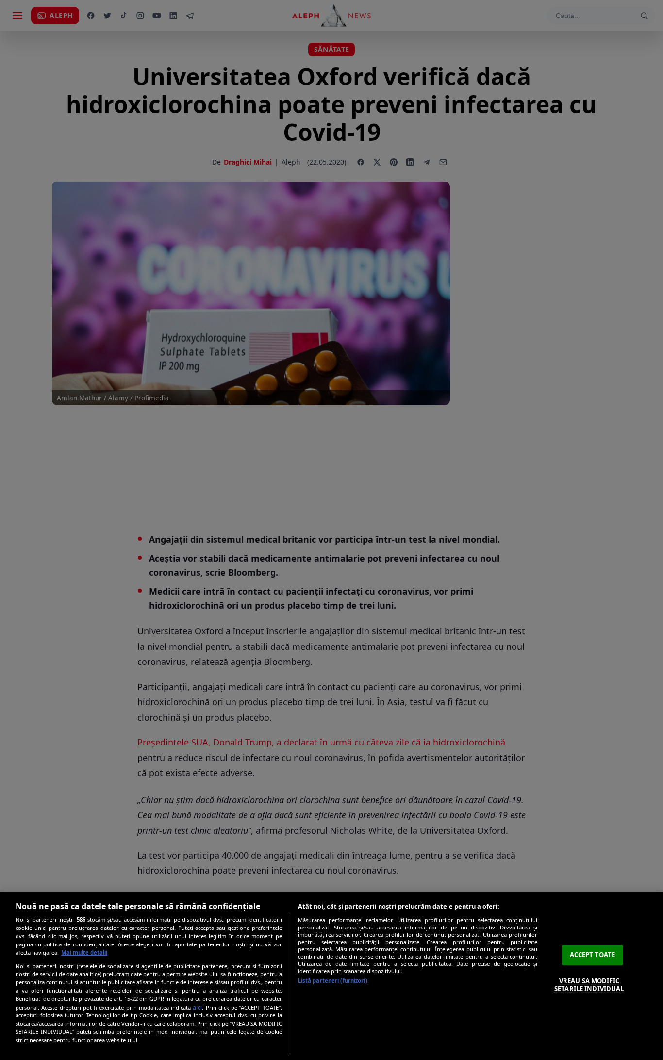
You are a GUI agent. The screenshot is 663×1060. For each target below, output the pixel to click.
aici (197, 1007)
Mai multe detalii (84, 952)
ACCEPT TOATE (592, 954)
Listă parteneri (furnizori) (332, 980)
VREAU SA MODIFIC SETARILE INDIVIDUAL (589, 985)
